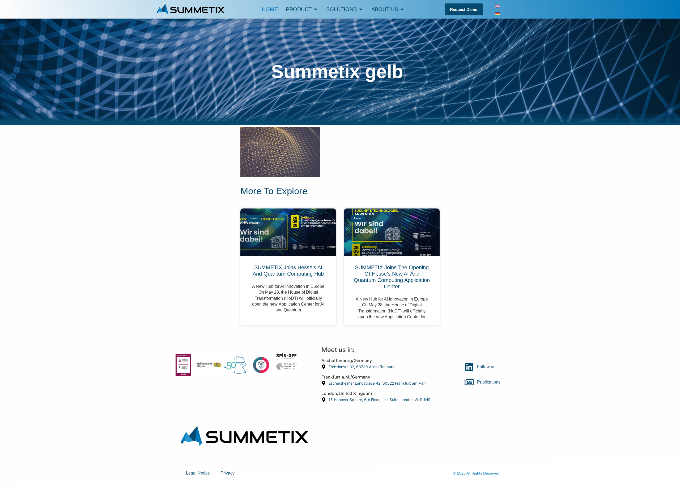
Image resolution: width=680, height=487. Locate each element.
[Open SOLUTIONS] (360, 9)
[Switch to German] (498, 12)
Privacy (227, 473)
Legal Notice (198, 473)
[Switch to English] (498, 5)
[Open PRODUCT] (315, 9)
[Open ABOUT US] (402, 9)
